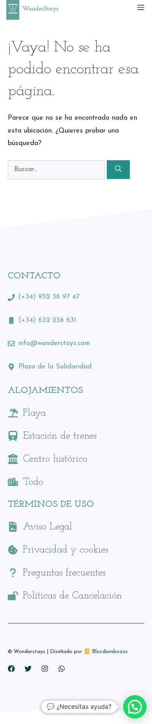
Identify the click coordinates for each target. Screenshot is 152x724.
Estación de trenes (60, 436)
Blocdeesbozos (110, 652)
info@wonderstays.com (54, 343)
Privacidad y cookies (65, 550)
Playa (34, 413)
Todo (33, 482)
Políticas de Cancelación (72, 596)
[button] (135, 707)
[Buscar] (118, 169)
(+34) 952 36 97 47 (49, 297)
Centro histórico (55, 459)
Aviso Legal (47, 527)
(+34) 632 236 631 (47, 320)
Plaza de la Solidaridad (55, 366)
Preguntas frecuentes (64, 573)
